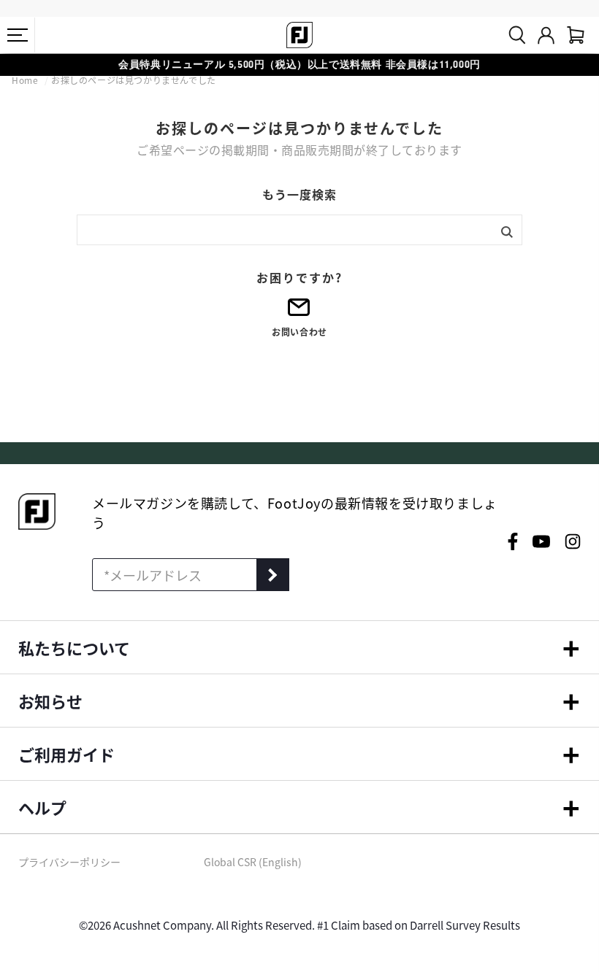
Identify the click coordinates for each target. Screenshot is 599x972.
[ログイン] (546, 35)
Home (26, 80)
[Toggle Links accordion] (299, 647)
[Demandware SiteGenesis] (299, 35)
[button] (17, 35)
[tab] (575, 35)
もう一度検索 (299, 194)
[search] (517, 35)
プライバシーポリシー (69, 862)
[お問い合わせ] (299, 312)
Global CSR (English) (253, 862)
